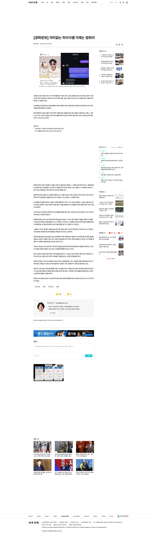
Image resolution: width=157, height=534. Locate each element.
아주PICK (102, 192)
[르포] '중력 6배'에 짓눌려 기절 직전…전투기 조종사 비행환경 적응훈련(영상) (63, 455)
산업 (52, 2)
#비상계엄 (37, 287)
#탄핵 (44, 287)
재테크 (58, 2)
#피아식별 (50, 287)
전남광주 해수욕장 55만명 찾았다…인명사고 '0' (112, 161)
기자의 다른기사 (52, 313)
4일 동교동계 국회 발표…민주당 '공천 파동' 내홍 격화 (42, 473)
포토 (87, 2)
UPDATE (119, 147)
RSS (110, 516)
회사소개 (30, 516)
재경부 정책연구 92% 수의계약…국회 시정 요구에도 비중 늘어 (64, 309)
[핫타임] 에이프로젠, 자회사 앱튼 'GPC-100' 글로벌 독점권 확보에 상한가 (112, 168)
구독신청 (38, 516)
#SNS (57, 287)
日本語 (115, 2)
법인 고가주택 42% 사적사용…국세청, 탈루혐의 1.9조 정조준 (64, 306)
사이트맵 (103, 516)
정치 (69, 2)
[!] (122, 51)
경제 (63, 2)
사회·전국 (75, 2)
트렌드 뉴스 (102, 51)
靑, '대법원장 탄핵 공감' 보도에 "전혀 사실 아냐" (48, 131)
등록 (89, 355)
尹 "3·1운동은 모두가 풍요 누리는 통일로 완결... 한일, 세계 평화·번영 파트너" (63, 473)
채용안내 (47, 516)
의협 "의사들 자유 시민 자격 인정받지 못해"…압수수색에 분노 (84, 473)
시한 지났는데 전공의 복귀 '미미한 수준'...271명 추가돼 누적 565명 (42, 455)
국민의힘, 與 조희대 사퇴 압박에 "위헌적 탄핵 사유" (49, 128)
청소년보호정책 (76, 516)
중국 (42, 2)
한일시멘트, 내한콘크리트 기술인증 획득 (111, 175)
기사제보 (55, 516)
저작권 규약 (86, 516)
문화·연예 (93, 2)
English (111, 2)
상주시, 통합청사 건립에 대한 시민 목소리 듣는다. (112, 154)
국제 (82, 2)
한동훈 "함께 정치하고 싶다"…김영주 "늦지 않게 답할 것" (84, 455)
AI (47, 2)
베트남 (121, 233)
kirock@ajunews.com (62, 303)
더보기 (106, 259)
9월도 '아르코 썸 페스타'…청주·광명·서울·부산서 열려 (111, 181)
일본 (117, 233)
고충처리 (95, 516)
